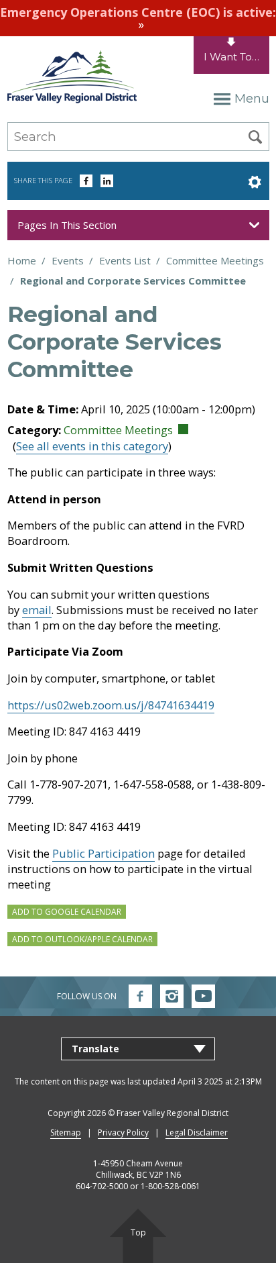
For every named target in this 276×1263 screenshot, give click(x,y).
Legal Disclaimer (196, 1132)
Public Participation (103, 853)
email (37, 609)
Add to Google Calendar (66, 911)
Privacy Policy (123, 1132)
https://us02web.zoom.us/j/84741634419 (110, 705)
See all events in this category (92, 446)
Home (21, 260)
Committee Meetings (215, 260)
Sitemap (65, 1132)
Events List (125, 260)
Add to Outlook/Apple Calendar (82, 938)
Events (68, 260)
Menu (251, 98)
